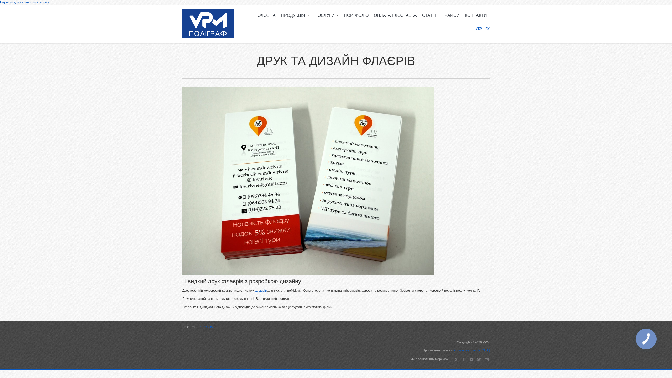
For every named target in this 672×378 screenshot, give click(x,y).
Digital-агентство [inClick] (471, 350)
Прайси (451, 15)
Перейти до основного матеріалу (25, 2)
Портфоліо (356, 15)
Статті (429, 15)
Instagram (487, 359)
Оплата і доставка (395, 15)
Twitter (479, 359)
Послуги (325, 15)
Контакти (476, 15)
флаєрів (261, 290)
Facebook (464, 359)
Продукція (294, 15)
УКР (479, 28)
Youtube (471, 359)
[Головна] (208, 23)
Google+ (456, 359)
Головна (265, 15)
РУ (487, 28)
